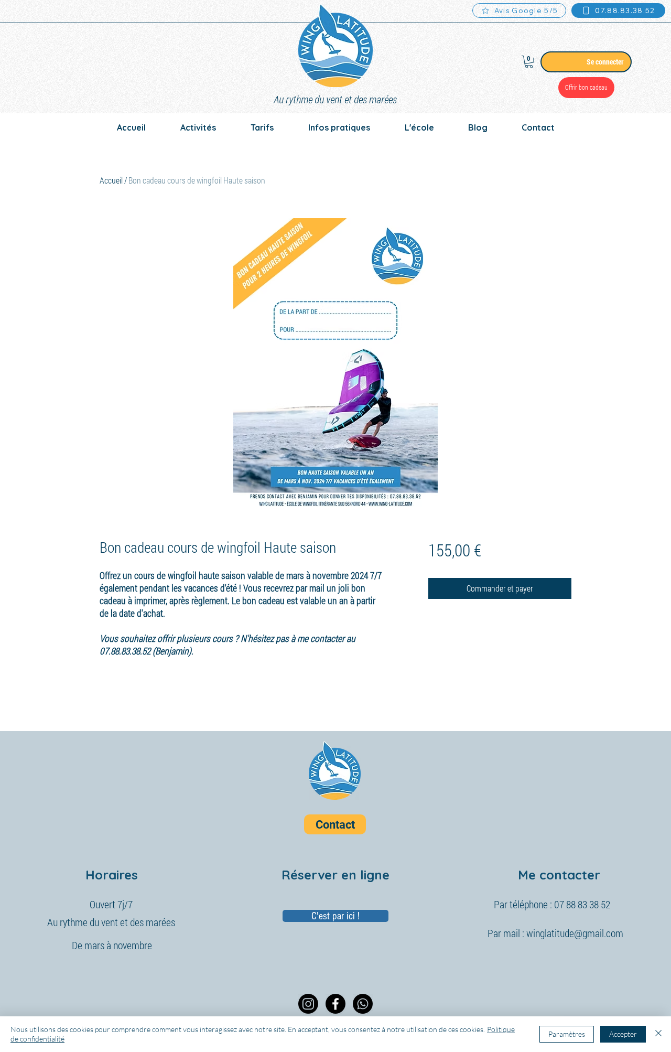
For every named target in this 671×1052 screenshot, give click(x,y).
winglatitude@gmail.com (574, 933)
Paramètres (566, 1033)
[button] (529, 62)
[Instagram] (308, 1004)
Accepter (623, 1033)
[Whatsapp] (363, 1004)
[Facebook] (335, 1004)
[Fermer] (658, 1034)
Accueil (111, 180)
